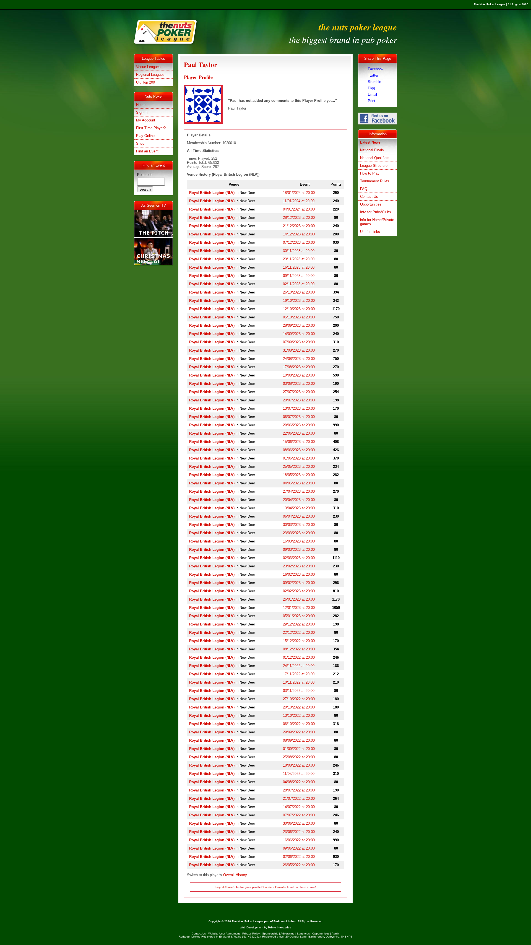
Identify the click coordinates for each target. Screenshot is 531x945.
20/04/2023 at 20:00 (299, 500)
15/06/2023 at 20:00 (299, 442)
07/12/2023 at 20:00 (299, 242)
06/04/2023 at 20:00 (299, 516)
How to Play (369, 173)
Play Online (145, 136)
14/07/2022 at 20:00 (299, 807)
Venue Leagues (148, 67)
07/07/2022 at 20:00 (299, 815)
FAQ (363, 189)
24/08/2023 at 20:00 (299, 359)
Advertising (287, 933)
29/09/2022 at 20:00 (299, 732)
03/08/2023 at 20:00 (299, 383)
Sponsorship (270, 933)
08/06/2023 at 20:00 (299, 450)
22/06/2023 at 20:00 (299, 433)
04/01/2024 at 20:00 (299, 209)
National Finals (372, 150)
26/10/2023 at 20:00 (299, 292)
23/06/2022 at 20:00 (299, 832)
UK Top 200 (145, 82)
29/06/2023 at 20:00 (299, 425)
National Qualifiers (374, 158)
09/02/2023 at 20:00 (299, 583)
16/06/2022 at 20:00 (299, 840)
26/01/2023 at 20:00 (299, 599)
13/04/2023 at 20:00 (299, 508)
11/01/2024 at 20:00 (298, 201)
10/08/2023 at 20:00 (299, 375)
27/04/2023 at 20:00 (299, 491)
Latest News (370, 142)
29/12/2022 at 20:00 (299, 624)
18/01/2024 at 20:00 (299, 193)
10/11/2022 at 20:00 (298, 682)
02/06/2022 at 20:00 (299, 857)
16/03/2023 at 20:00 (299, 541)
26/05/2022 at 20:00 (299, 865)
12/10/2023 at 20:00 (299, 309)
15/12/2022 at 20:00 (299, 641)
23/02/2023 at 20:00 (299, 566)
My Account (145, 120)
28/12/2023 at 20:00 (299, 218)
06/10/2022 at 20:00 (299, 724)
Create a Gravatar (274, 887)
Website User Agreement (224, 933)
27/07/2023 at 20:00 (299, 392)
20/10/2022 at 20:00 (299, 707)
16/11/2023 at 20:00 (298, 267)
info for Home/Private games (377, 222)
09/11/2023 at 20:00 (298, 276)
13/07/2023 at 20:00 (299, 408)
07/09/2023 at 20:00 (299, 342)
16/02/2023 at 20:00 (299, 574)
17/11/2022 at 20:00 (298, 674)
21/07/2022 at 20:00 (299, 798)
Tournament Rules (374, 181)
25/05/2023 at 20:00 (299, 466)
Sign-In (141, 112)
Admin (336, 933)
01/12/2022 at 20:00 (299, 657)
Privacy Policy (251, 933)
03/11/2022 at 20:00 (298, 691)
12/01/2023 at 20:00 (299, 608)
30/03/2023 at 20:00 (299, 525)
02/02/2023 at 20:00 (299, 591)
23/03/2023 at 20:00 (299, 533)
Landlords (303, 933)
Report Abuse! (224, 887)
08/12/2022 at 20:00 (299, 649)
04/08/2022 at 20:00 (299, 782)
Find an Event (147, 151)
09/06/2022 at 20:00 (299, 848)
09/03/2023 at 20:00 (299, 549)
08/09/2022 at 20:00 (299, 740)
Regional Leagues (150, 74)
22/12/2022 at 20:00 (299, 632)
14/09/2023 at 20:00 (299, 334)
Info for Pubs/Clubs (375, 212)
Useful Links (370, 232)
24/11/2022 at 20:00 (298, 666)
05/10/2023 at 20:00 (299, 317)
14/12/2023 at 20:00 (299, 234)
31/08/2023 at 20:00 (299, 350)
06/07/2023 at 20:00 (299, 417)
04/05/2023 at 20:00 (299, 483)
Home (140, 105)
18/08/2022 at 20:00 (299, 765)
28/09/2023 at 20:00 (299, 325)
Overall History (235, 875)
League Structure (373, 165)
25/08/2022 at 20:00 (299, 757)
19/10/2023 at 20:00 (299, 300)
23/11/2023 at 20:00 (298, 259)
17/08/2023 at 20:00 (299, 367)
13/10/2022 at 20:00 (299, 715)
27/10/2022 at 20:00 (299, 699)
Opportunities (370, 204)
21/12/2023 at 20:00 (299, 226)
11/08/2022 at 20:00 (298, 774)
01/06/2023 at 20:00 (299, 458)
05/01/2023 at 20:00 (299, 616)
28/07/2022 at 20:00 (299, 790)
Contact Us (369, 196)
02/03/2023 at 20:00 (299, 558)
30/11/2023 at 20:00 (298, 251)
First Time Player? (151, 128)
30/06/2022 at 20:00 (299, 823)
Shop (140, 143)
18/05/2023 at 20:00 (299, 475)
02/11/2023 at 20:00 (298, 284)
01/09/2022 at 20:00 (299, 749)
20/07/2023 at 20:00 (299, 400)
